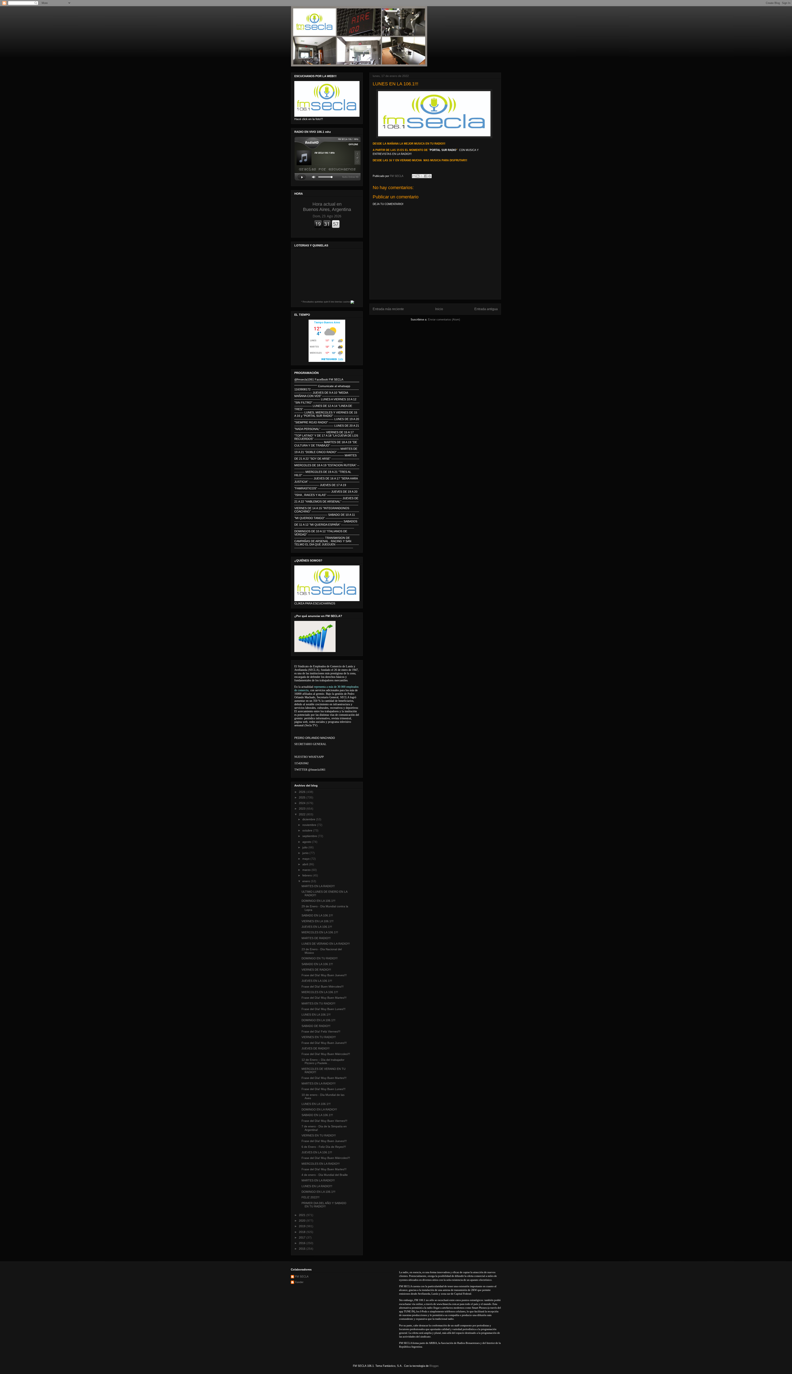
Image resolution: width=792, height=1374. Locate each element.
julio (305, 847)
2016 (302, 1243)
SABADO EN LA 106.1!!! (317, 915)
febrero (307, 875)
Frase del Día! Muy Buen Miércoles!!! (326, 1054)
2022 (302, 814)
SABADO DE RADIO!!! (316, 1026)
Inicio (439, 309)
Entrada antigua (486, 309)
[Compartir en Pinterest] (430, 176)
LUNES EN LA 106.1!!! (316, 1014)
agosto (307, 841)
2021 (302, 1215)
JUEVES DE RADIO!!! (316, 1048)
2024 (302, 803)
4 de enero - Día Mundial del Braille (325, 1174)
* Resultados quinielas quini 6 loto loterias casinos (326, 301)
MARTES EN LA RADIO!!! (318, 886)
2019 (302, 1226)
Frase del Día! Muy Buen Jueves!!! (324, 975)
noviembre (309, 825)
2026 (302, 792)
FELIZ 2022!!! (310, 1197)
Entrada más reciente (388, 309)
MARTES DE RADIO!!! (316, 938)
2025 (302, 797)
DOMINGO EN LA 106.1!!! (318, 900)
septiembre (310, 836)
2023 (302, 808)
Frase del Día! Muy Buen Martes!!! (324, 997)
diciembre (309, 819)
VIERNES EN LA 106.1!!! (318, 921)
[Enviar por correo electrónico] (414, 176)
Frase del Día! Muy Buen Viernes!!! (324, 1120)
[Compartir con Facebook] (426, 176)
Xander (299, 1282)
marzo (306, 869)
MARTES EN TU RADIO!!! (318, 1003)
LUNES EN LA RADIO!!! (317, 1186)
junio (305, 853)
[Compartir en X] (422, 176)
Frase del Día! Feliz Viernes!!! (321, 1031)
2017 (302, 1237)
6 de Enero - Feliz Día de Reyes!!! (324, 1146)
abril (305, 864)
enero (306, 881)
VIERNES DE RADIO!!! (316, 969)
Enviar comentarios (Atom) (444, 319)
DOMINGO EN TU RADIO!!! (320, 958)
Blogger (433, 1365)
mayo (306, 858)
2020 (302, 1220)
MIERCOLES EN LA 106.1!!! (320, 932)
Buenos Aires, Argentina (327, 206)
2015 (302, 1248)
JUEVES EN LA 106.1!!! (317, 926)
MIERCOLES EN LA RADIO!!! (321, 1163)
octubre (307, 830)
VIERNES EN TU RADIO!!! (319, 1037)
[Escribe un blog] (418, 176)
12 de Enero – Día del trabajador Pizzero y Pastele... (323, 1061)
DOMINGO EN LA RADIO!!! (319, 1109)
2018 (302, 1232)
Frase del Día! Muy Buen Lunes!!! (323, 1009)
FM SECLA (302, 1276)
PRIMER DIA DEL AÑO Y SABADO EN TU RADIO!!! (324, 1204)
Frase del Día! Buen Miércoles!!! (323, 986)
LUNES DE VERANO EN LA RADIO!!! (326, 943)
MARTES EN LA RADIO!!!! (319, 1083)
